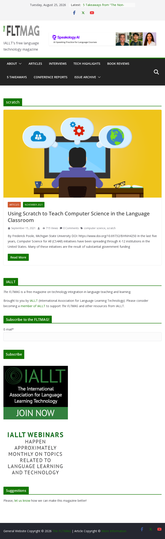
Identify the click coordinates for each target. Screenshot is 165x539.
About (12, 64)
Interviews (58, 64)
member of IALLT (33, 306)
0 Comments (71, 228)
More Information (113, 531)
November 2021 (34, 204)
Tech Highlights (86, 64)
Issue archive (85, 77)
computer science (94, 228)
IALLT (34, 301)
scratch (111, 228)
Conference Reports (50, 77)
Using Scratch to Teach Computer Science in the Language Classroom (79, 217)
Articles (35, 64)
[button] (19, 64)
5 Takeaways (17, 77)
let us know (22, 500)
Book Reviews (118, 64)
